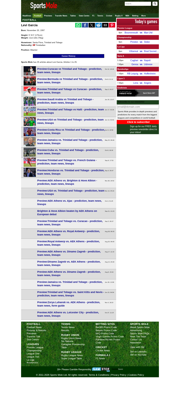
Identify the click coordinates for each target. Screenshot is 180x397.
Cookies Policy (136, 375)
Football (37, 16)
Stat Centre (33, 339)
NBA (127, 16)
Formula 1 (103, 355)
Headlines (26, 16)
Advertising (136, 330)
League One (33, 353)
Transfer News (61, 16)
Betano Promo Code (106, 330)
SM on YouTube (138, 354)
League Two (33, 356)
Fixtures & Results (36, 330)
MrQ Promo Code (105, 333)
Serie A (120, 56)
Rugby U (118, 16)
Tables (73, 16)
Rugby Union (70, 334)
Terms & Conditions (99, 375)
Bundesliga (122, 69)
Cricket (109, 16)
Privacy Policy (118, 375)
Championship (124, 37)
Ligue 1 (121, 78)
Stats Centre (84, 16)
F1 (93, 16)
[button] (78, 25)
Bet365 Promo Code (106, 327)
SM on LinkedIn (138, 351)
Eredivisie (122, 88)
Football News (34, 327)
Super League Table (71, 358)
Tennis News (68, 327)
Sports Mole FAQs (139, 333)
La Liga (121, 47)
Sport (145, 93)
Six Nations (67, 341)
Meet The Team (138, 336)
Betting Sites (105, 323)
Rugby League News (72, 355)
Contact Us (136, 339)
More (143, 16)
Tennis (100, 16)
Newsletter (135, 342)
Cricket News (103, 350)
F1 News (100, 358)
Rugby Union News (71, 338)
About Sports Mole (139, 327)
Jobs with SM (137, 347)
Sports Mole (139, 323)
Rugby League (71, 351)
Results (65, 330)
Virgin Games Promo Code (110, 336)
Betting (135, 16)
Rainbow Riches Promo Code (108, 341)
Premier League (124, 28)
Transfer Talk (33, 336)
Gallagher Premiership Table (73, 346)
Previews (48, 16)
